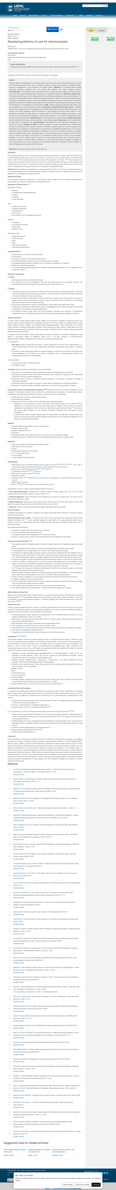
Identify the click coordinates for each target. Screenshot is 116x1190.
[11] (65, 464)
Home (15, 15)
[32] (19, 636)
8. (9, 834)
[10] (63, 464)
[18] (42, 468)
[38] (69, 711)
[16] (38, 468)
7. (9, 825)
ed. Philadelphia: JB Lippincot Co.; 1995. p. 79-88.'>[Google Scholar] (35, 992)
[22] (34, 471)
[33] (21, 636)
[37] (50, 706)
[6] (46, 389)
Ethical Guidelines (57, 15)
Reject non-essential (82, 1184)
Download (101, 30)
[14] (71, 464)
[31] (23, 596)
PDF (61, 29)
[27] (18, 484)
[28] (20, 484)
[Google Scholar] (18, 774)
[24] (25, 477)
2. (9, 779)
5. (9, 808)
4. (9, 798)
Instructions (70, 15)
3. (9, 789)
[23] (33, 473)
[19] (44, 468)
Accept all (96, 1184)
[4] (29, 184)
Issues (44, 15)
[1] (65, 159)
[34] (23, 636)
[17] (40, 468)
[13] (69, 464)
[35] (25, 636)
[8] (59, 464)
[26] (21, 481)
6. (9, 815)
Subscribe (89, 15)
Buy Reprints (53, 29)
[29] (22, 484)
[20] (30, 471)
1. (9, 769)
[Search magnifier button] (106, 5)
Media (81, 15)
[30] (24, 484)
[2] (67, 159)
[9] (61, 464)
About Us (23, 15)
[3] (28, 163)
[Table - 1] (78, 748)
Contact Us (99, 15)
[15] (81, 464)
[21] (32, 471)
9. (9, 844)
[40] (73, 711)
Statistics (91, 30)
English (12, 30)
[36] (52, 700)
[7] (72, 407)
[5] (25, 269)
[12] (67, 464)
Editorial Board (34, 15)
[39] (71, 711)
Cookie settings (67, 1184)
